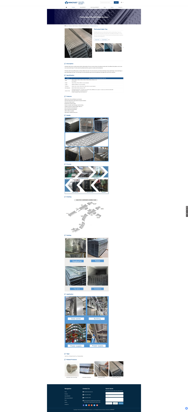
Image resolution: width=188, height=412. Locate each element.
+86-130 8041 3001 (87, 397)
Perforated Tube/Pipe (86, 377)
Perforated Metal (80, 356)
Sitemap (103, 409)
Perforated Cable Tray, (73, 356)
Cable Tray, (67, 356)
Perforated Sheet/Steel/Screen (84, 25)
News (105, 7)
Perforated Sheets (101, 377)
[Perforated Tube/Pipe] (87, 368)
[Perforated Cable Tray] (116, 368)
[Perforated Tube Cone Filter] (72, 368)
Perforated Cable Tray (116, 377)
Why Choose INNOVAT (95, 7)
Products (73, 7)
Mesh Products (75, 25)
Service (112, 7)
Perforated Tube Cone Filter (71, 377)
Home (67, 25)
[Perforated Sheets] (101, 368)
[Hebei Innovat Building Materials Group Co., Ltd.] (71, 2)
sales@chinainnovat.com (88, 391)
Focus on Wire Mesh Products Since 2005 (81, 2)
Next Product (104, 39)
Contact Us (120, 7)
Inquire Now (97, 39)
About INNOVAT (83, 7)
